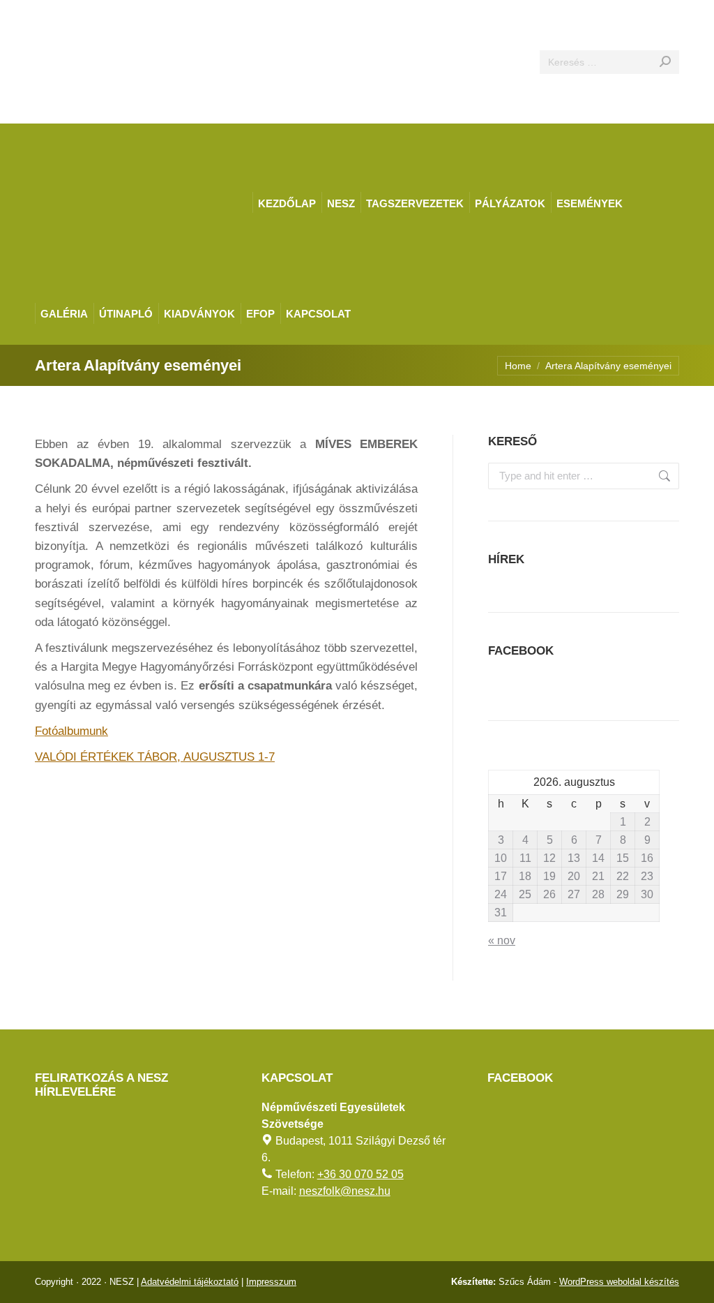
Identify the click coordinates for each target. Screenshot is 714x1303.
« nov (501, 940)
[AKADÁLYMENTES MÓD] (697, 16)
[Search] (665, 62)
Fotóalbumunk (71, 731)
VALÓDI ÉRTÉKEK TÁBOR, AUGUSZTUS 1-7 (155, 757)
